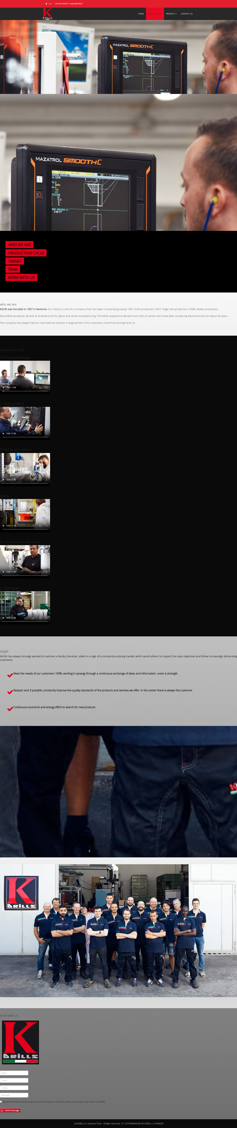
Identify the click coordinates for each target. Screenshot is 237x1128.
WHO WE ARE (19, 244)
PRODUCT (170, 14)
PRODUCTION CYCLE (26, 252)
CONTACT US (187, 14)
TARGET (15, 261)
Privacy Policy (65, 1101)
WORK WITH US (21, 277)
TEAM (13, 269)
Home (141, 14)
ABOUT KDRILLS (155, 14)
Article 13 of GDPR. (97, 1101)
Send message (11, 1110)
